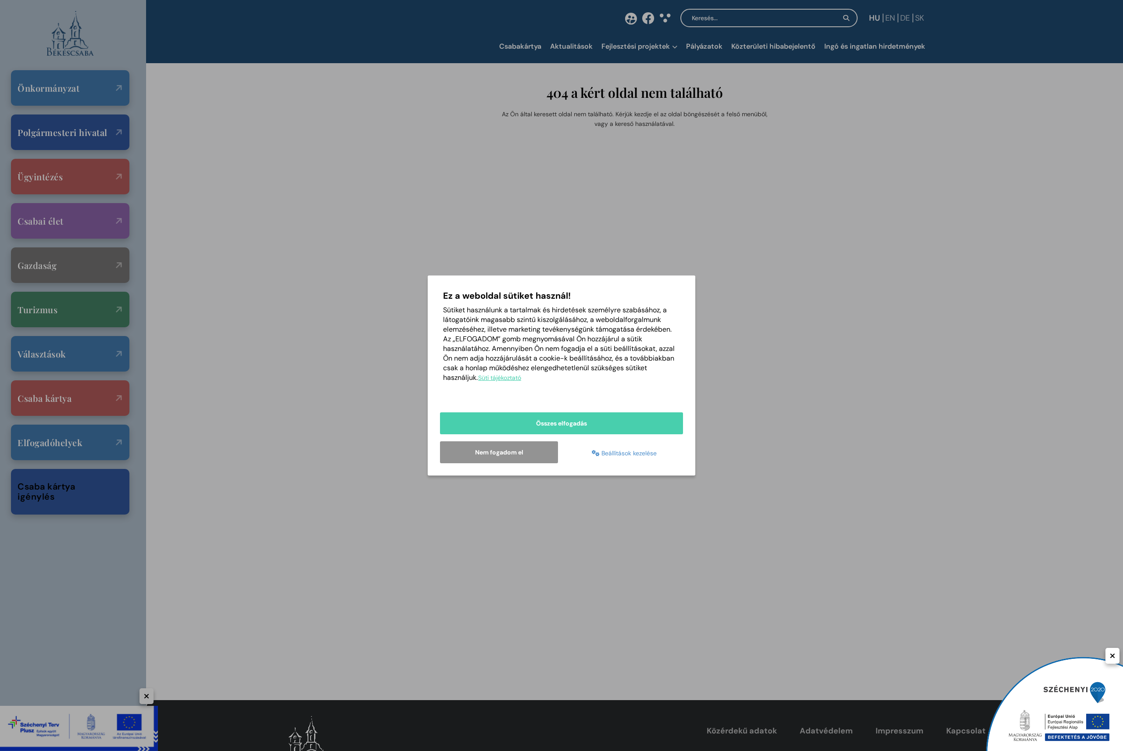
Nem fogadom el (499, 452)
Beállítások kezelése (628, 453)
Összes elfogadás (561, 423)
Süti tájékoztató (499, 378)
